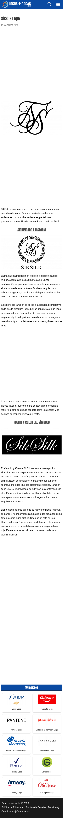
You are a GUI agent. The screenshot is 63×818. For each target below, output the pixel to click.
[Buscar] (49, 5)
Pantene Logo (16, 730)
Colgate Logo (47, 709)
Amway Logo (16, 793)
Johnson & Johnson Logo (47, 730)
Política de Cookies (36, 807)
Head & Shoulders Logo (16, 751)
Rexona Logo (16, 772)
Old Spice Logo (46, 793)
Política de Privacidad (12, 807)
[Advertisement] (31, 64)
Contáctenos (23, 811)
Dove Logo (16, 709)
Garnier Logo (47, 772)
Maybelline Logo (47, 751)
